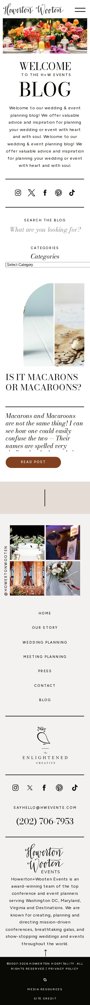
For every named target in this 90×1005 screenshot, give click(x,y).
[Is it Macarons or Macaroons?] (53, 324)
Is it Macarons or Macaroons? (43, 382)
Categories (45, 256)
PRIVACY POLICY (63, 969)
